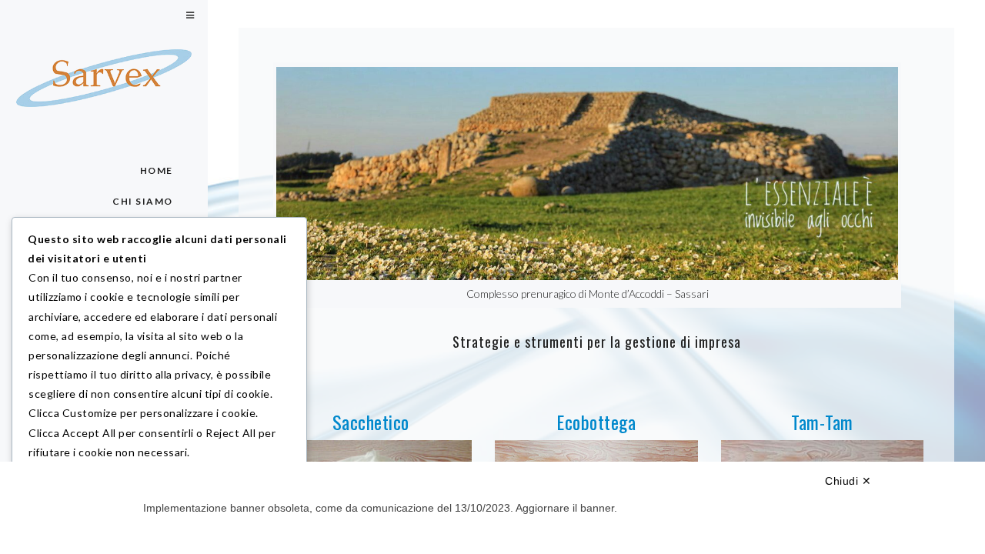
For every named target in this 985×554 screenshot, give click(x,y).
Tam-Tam (822, 422)
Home (156, 170)
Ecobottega (596, 422)
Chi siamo (143, 201)
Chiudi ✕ (848, 481)
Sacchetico (370, 422)
